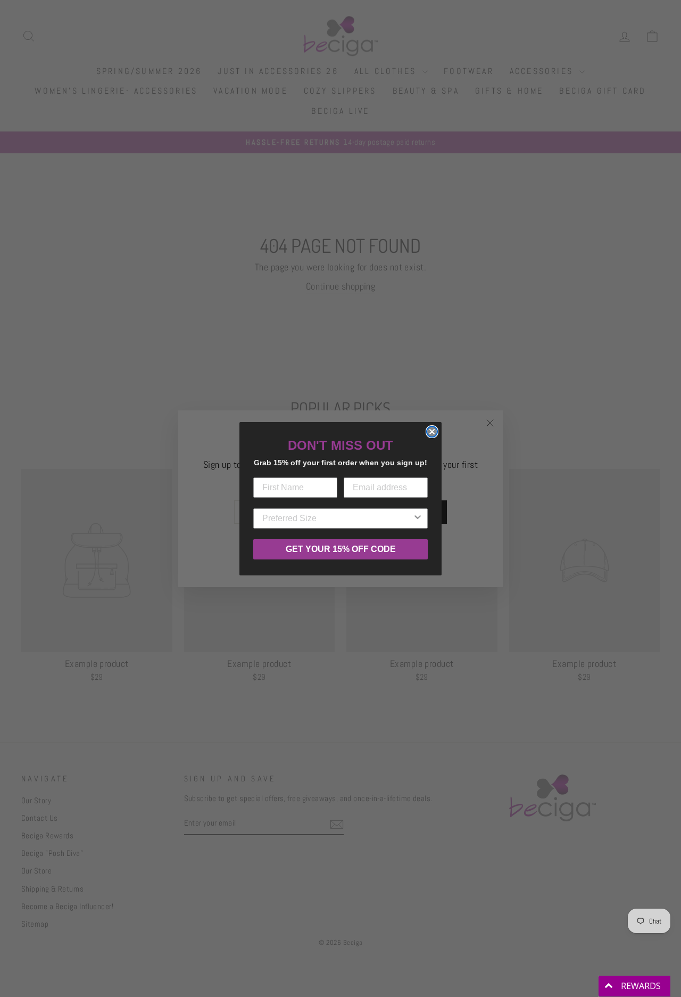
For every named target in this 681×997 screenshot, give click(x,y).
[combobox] (337, 518)
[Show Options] (417, 518)
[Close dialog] (432, 431)
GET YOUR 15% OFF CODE (341, 549)
